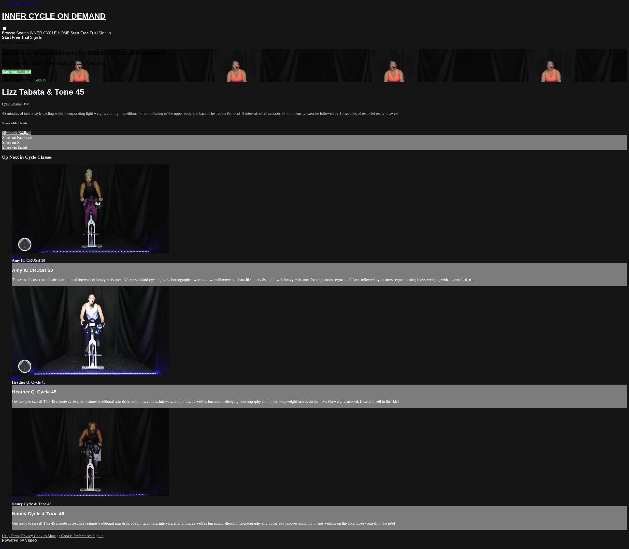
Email (26, 133)
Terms (16, 536)
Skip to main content (18, 4)
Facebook (10, 133)
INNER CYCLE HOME (50, 33)
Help (6, 536)
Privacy (27, 536)
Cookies (41, 536)
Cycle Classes (11, 104)
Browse (9, 33)
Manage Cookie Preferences (70, 536)
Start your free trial (16, 72)
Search (23, 33)
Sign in (105, 33)
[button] (4, 28)
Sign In (36, 37)
